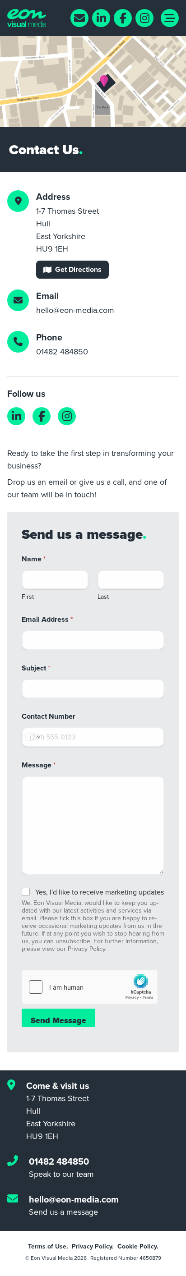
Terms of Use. (48, 1246)
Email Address (47, 619)
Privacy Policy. (93, 1246)
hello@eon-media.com (75, 310)
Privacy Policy (86, 948)
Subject (36, 668)
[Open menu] (170, 18)
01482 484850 (62, 351)
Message (39, 765)
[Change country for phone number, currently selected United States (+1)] (32, 737)
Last (103, 596)
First (28, 596)
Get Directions (78, 269)
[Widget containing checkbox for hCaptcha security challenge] (90, 987)
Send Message (58, 1020)
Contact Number (48, 716)
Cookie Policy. (137, 1246)
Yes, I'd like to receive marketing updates (99, 892)
